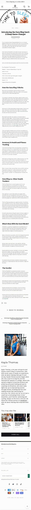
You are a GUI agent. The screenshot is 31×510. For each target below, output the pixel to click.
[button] (24, 6)
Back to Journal (16, 310)
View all (15, 434)
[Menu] (2, 6)
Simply (12, 497)
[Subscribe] (29, 476)
